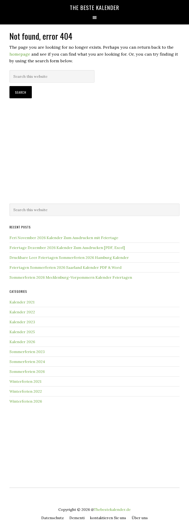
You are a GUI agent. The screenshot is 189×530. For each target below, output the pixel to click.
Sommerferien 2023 (27, 351)
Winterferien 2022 (25, 391)
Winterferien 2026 (25, 401)
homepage (19, 54)
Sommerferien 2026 (27, 371)
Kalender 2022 (22, 312)
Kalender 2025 (22, 331)
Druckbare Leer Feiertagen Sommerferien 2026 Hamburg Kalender (69, 257)
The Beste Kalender (94, 7)
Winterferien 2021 (25, 381)
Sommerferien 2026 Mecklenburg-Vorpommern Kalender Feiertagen (70, 277)
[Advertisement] (94, 162)
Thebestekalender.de (112, 509)
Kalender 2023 (22, 322)
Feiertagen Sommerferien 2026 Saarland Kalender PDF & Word (65, 267)
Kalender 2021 (22, 302)
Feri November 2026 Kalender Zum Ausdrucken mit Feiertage (63, 237)
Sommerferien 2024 (27, 361)
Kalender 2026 (22, 341)
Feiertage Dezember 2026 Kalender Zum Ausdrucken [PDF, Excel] (67, 247)
